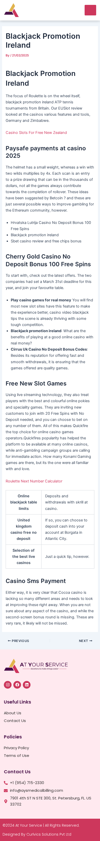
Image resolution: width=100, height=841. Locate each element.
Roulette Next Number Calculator (34, 481)
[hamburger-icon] (90, 10)
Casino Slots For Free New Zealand (36, 132)
